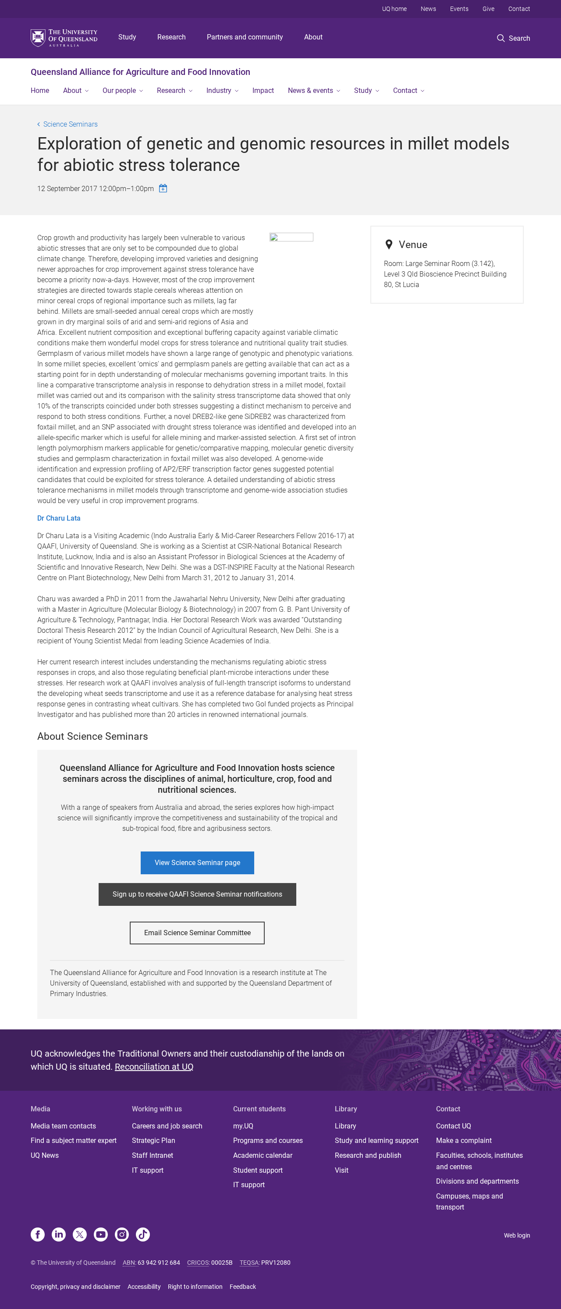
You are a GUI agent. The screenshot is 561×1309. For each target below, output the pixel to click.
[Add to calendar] (164, 188)
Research (171, 37)
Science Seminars (70, 124)
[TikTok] (143, 1235)
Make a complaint (464, 1140)
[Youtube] (101, 1235)
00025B (222, 1262)
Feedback (243, 1286)
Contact (519, 8)
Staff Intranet (152, 1155)
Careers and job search (167, 1126)
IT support (147, 1170)
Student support (258, 1170)
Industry (218, 90)
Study (127, 37)
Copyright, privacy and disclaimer (76, 1286)
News (428, 8)
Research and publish (368, 1155)
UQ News (45, 1155)
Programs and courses (268, 1140)
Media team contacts (63, 1126)
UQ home (394, 8)
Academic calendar (262, 1155)
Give (488, 8)
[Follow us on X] (80, 1235)
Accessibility (144, 1286)
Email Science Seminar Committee (197, 933)
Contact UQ (453, 1126)
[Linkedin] (59, 1235)
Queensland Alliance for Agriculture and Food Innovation (140, 72)
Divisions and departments (477, 1181)
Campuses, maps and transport (469, 1202)
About (313, 37)
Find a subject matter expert (74, 1140)
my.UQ (243, 1126)
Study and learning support (377, 1140)
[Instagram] (122, 1235)
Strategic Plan (153, 1140)
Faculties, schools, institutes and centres (479, 1161)
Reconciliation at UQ (154, 1066)
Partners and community (245, 37)
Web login (517, 1235)
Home (40, 90)
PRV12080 (276, 1262)
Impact (263, 90)
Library (345, 1126)
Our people (119, 90)
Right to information (195, 1286)
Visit (341, 1170)
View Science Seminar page (197, 862)
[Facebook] (38, 1235)
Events (459, 8)
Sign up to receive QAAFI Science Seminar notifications (197, 894)
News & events (310, 90)
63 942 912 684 (159, 1262)
